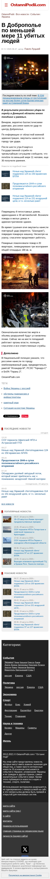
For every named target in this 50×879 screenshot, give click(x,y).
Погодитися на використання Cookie (25, 875)
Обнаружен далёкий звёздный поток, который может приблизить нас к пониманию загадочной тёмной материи (24, 476)
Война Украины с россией (17, 388)
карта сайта (9, 806)
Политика (9, 682)
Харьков (23, 662)
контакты (7, 821)
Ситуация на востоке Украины (19, 408)
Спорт (7, 700)
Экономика (10, 694)
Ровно (14, 667)
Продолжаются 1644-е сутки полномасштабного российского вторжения (29, 186)
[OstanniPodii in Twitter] (25, 849)
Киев (17, 662)
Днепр (7, 665)
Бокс (17, 704)
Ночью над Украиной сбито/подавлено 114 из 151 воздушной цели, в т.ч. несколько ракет (30, 198)
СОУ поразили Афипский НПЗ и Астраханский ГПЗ (19, 441)
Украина (6, 17)
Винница (31, 667)
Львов (37, 662)
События (35, 14)
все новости (8, 504)
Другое (8, 734)
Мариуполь (10, 670)
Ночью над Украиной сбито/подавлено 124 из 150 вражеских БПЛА (30, 174)
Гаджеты (32, 728)
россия (8, 676)
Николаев (32, 665)
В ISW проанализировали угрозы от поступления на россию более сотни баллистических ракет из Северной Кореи (25, 99)
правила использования (15, 826)
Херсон (8, 667)
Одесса (31, 662)
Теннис (8, 716)
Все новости (22, 14)
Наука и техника (13, 723)
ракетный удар (11, 402)
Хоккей (27, 704)
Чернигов (22, 667)
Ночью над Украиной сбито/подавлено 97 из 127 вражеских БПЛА (28, 553)
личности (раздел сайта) (15, 836)
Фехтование (11, 710)
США (29, 676)
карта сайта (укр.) (12, 811)
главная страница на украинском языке (23, 831)
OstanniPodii (8, 14)
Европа (19, 676)
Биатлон (38, 710)
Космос (8, 728)
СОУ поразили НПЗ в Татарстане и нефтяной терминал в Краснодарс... (30, 532)
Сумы (30, 670)
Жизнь (7, 741)
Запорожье (23, 665)
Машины (19, 728)
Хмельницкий (21, 670)
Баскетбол (25, 710)
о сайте (7, 816)
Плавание (20, 716)
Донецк (14, 665)
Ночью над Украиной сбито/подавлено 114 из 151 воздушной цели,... (29, 605)
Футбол (8, 704)
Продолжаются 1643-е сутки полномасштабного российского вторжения (28, 616)
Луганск (41, 665)
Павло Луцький (32, 49)
